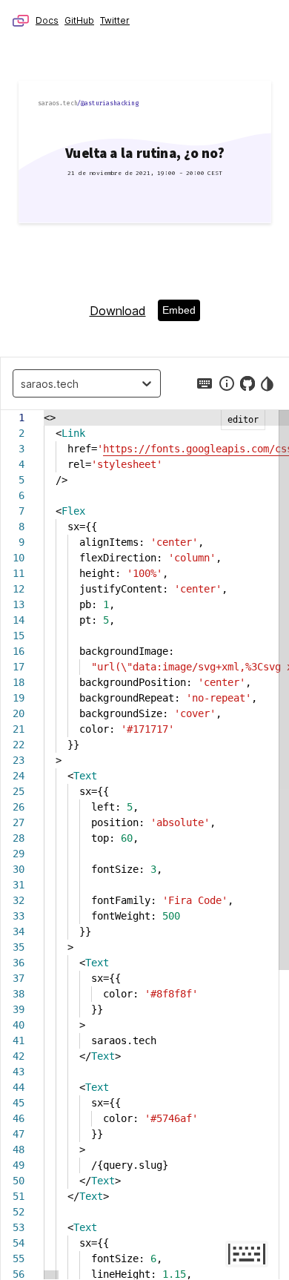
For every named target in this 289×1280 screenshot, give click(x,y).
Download (118, 310)
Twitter (115, 20)
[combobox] (24, 383)
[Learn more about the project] (227, 383)
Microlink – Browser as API (21, 21)
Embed (179, 310)
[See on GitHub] (247, 383)
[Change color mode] (268, 383)
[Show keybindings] (204, 383)
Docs (47, 20)
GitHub (79, 20)
